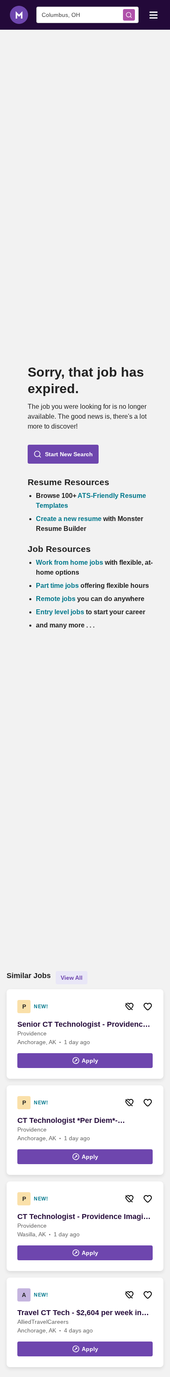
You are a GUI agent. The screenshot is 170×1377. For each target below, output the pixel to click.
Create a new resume (69, 518)
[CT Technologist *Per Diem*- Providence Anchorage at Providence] (85, 1130)
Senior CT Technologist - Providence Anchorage (82, 1024)
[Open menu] (153, 14)
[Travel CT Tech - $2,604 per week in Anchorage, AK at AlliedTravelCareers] (85, 1322)
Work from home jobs (69, 562)
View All (72, 977)
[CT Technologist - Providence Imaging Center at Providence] (85, 1226)
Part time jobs (57, 585)
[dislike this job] (129, 1006)
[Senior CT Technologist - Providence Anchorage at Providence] (85, 1034)
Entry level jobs (60, 611)
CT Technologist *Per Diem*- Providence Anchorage (67, 1120)
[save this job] (148, 1006)
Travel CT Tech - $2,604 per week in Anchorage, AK (79, 1313)
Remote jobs (56, 598)
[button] (63, 454)
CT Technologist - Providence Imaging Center (84, 1216)
